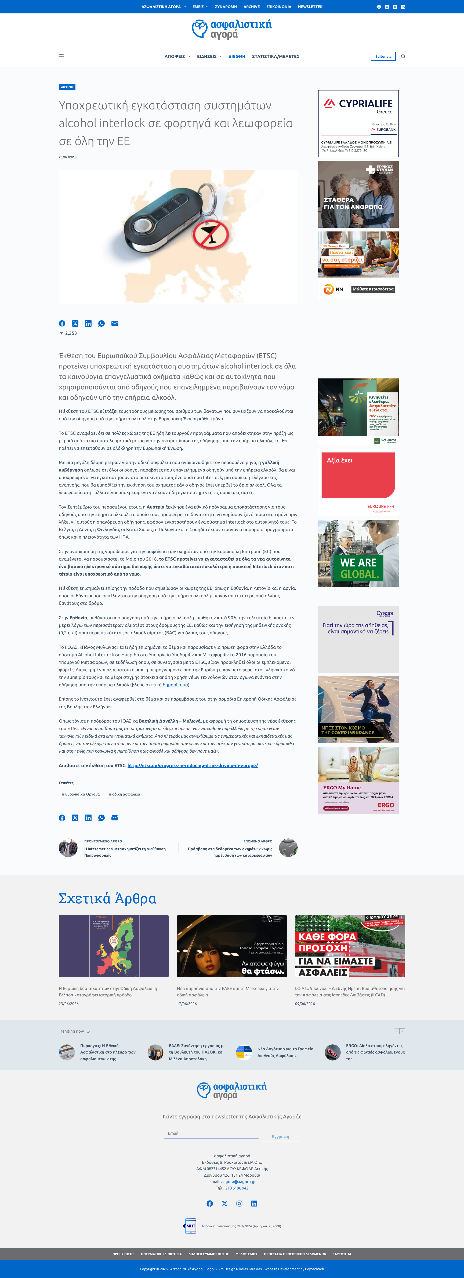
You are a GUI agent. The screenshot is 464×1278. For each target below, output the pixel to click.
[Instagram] (387, 7)
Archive (252, 7)
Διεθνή (237, 56)
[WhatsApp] (104, 323)
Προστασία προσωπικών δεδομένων (295, 1254)
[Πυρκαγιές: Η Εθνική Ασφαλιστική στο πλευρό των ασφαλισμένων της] (67, 1052)
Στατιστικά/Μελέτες (275, 56)
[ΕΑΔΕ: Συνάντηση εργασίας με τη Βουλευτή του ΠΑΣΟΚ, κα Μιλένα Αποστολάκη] (155, 1052)
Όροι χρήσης (123, 1254)
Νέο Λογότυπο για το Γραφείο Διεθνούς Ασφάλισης (285, 1052)
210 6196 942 (236, 1188)
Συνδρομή (226, 7)
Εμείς (198, 7)
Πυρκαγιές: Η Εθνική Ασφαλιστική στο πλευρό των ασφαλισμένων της (108, 1052)
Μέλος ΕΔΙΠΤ (246, 1254)
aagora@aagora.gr (238, 1181)
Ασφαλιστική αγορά (161, 7)
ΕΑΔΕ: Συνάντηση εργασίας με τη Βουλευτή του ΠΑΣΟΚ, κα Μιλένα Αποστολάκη (197, 1052)
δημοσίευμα (175, 684)
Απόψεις (175, 56)
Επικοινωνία (278, 7)
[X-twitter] (224, 1203)
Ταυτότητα (342, 1254)
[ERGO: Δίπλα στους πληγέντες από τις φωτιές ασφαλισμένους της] (333, 1052)
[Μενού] (61, 56)
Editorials (383, 56)
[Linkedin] (254, 1203)
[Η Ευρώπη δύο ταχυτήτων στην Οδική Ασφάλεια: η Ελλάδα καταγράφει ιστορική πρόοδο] (114, 946)
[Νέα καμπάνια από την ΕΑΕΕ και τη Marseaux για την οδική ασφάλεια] (232, 946)
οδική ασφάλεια (124, 794)
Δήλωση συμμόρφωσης (209, 1254)
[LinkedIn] (403, 7)
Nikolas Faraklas (249, 1269)
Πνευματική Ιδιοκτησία (161, 1254)
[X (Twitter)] (395, 7)
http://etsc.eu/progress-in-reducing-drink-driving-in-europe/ (193, 765)
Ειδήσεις (207, 56)
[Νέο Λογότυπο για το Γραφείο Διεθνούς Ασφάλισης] (244, 1052)
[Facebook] (379, 7)
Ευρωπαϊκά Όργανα (81, 794)
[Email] (118, 323)
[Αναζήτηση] (403, 56)
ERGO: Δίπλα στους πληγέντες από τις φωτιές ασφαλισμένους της (375, 1052)
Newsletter (310, 7)
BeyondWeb (314, 1269)
